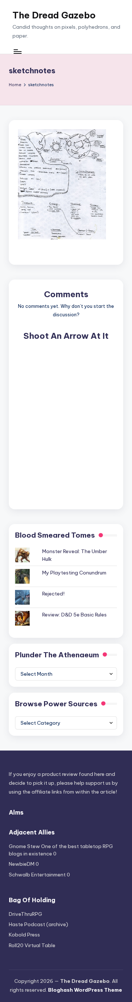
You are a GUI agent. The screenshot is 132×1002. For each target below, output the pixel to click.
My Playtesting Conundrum (74, 572)
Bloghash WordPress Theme (85, 990)
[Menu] (17, 51)
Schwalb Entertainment (37, 874)
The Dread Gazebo (54, 15)
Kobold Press (24, 934)
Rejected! (53, 593)
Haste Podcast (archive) (38, 924)
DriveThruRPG (25, 914)
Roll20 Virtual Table (32, 945)
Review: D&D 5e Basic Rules (74, 614)
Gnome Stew (24, 846)
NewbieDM (21, 864)
